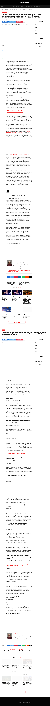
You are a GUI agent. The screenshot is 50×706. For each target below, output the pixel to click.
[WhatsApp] (3, 58)
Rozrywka (38, 6)
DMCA (36, 44)
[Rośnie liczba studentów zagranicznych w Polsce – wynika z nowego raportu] (17, 678)
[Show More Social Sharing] (24, 22)
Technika (30, 6)
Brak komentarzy (12, 19)
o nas (36, 41)
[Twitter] (3, 51)
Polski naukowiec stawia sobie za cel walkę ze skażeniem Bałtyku (6, 684)
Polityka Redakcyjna (38, 46)
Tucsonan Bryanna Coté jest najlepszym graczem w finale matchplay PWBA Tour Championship (9, 652)
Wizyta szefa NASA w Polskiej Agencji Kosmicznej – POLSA (6, 666)
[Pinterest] (3, 53)
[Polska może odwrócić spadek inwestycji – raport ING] (17, 309)
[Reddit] (3, 56)
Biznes (22, 6)
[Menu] (2, 7)
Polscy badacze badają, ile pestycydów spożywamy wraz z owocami (16, 667)
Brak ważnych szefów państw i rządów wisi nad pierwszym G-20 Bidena (24, 283)
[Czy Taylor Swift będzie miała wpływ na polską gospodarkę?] (6, 292)
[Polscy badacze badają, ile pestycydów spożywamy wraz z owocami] (17, 661)
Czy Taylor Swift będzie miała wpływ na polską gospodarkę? (6, 298)
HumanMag (23, 702)
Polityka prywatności (38, 700)
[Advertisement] (21, 52)
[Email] (3, 61)
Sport (34, 6)
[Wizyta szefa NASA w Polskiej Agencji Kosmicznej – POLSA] (6, 661)
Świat (19, 6)
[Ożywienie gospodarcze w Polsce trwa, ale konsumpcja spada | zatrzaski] (27, 309)
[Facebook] (3, 48)
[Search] (48, 7)
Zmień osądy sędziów (16, 81)
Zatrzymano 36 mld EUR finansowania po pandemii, (18, 154)
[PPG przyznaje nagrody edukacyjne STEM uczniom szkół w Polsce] (27, 678)
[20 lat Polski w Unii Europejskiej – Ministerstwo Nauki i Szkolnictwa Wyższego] (6, 309)
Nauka (26, 6)
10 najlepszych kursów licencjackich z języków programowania (11, 283)
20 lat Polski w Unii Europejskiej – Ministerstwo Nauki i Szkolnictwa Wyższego (6, 315)
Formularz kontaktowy (38, 43)
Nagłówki (15, 6)
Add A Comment (17, 322)
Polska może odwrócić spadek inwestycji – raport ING (17, 314)
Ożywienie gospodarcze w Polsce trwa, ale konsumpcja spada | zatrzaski (27, 315)
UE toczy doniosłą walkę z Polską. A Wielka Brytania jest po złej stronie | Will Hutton (25, 651)
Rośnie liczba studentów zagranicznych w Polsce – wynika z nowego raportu (15, 684)
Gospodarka (4, 12)
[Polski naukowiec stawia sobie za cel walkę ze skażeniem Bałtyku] (6, 678)
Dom (11, 6)
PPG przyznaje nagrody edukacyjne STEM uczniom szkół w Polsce (27, 684)
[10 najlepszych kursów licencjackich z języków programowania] (17, 351)
